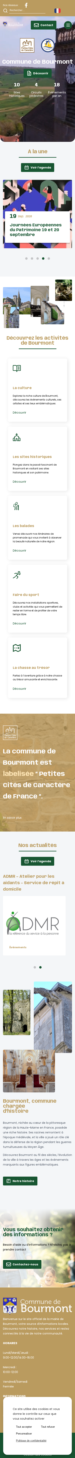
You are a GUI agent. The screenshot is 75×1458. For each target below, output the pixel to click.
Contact (46, 25)
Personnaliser (24, 1433)
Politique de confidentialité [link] (31, 1440)
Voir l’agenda (41, 168)
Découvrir (40, 73)
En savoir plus (12, 818)
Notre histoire (23, 1181)
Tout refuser (48, 1426)
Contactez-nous (25, 1264)
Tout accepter (24, 1426)
